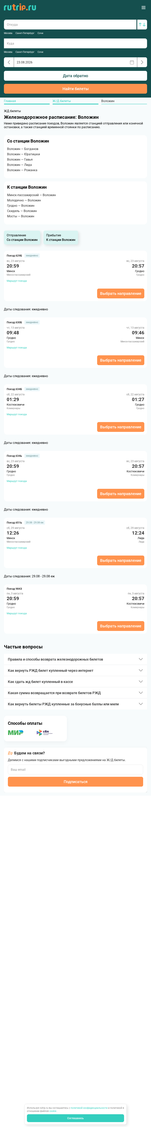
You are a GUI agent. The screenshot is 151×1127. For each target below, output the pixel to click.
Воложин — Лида (19, 165)
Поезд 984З (14, 588)
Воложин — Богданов (22, 149)
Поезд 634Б (14, 389)
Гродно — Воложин (20, 205)
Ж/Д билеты (61, 101)
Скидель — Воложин (22, 211)
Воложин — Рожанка (22, 170)
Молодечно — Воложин (24, 200)
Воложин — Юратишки (23, 154)
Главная (10, 101)
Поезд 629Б (14, 255)
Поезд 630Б (14, 322)
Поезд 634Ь (14, 455)
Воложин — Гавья (20, 159)
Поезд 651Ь (14, 522)
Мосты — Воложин (20, 216)
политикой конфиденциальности (89, 1108)
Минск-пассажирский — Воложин (31, 195)
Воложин (107, 101)
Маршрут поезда (17, 280)
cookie (53, 1111)
